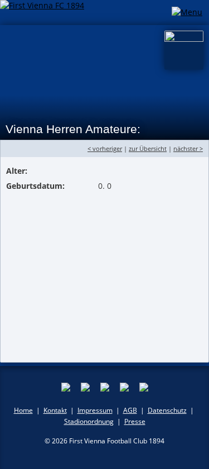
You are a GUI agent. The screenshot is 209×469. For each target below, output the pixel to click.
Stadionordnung (89, 421)
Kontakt (55, 410)
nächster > (188, 148)
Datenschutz (167, 410)
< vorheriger (105, 148)
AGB (130, 410)
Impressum (95, 410)
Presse (134, 421)
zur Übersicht (148, 148)
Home (23, 410)
